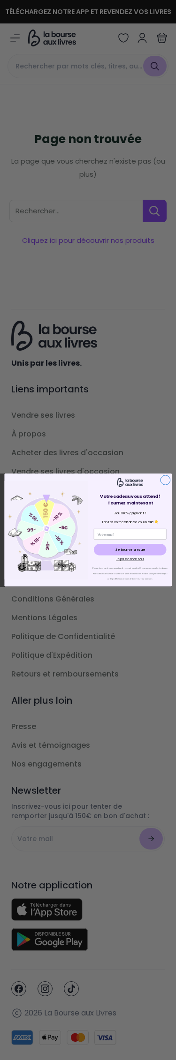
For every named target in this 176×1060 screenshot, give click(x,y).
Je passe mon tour (130, 559)
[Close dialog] (165, 480)
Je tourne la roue (130, 549)
